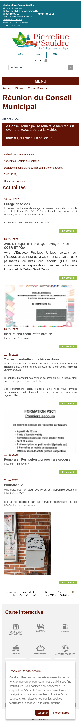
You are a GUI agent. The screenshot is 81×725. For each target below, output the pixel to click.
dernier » (64, 594)
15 (52, 591)
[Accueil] (40, 49)
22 (34, 594)
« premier (12, 591)
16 (59, 591)
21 (27, 594)
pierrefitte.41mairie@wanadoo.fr (17, 16)
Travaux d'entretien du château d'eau (31, 359)
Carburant (65, 632)
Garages (40, 631)
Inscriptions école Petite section (28, 334)
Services (15, 654)
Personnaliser (61, 712)
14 (46, 591)
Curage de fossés (17, 204)
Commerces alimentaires (15, 633)
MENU (40, 81)
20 (20, 594)
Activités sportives (65, 654)
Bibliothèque (13, 485)
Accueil (6, 88)
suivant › (51, 594)
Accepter (42, 712)
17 (66, 591)
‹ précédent (28, 591)
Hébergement (40, 654)
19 (14, 594)
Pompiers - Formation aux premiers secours (37, 459)
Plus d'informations (48, 702)
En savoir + (68, 231)
